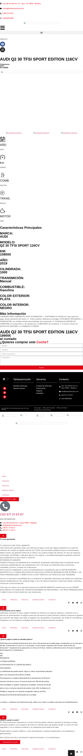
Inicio (4, 476)
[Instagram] (2, 49)
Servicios (5, 486)
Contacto (5, 495)
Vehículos (5, 481)
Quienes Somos (8, 490)
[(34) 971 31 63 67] (5, 506)
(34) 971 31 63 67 (12, 514)
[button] (41, 32)
